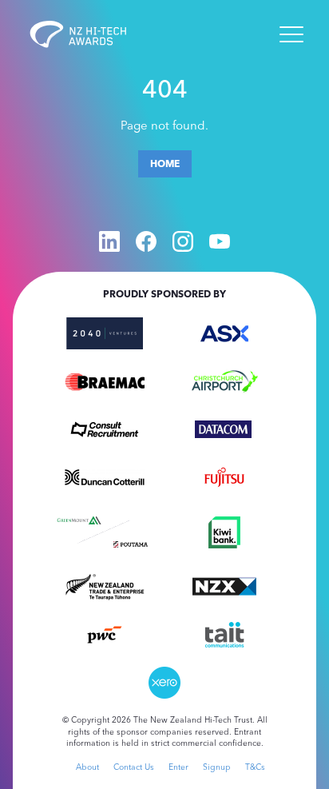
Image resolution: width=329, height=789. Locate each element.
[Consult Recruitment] (105, 427)
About (87, 767)
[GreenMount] (79, 518)
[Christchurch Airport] (224, 379)
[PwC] (105, 633)
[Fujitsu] (224, 475)
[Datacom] (224, 427)
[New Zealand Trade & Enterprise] (105, 585)
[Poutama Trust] (131, 542)
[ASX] (224, 331)
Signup (217, 767)
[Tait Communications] (224, 633)
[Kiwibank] (224, 530)
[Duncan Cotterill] (105, 475)
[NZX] (224, 585)
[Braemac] (105, 379)
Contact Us (133, 767)
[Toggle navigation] (291, 34)
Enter (178, 767)
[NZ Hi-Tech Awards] (89, 34)
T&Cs (255, 767)
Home (165, 163)
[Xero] (164, 681)
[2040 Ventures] (105, 331)
